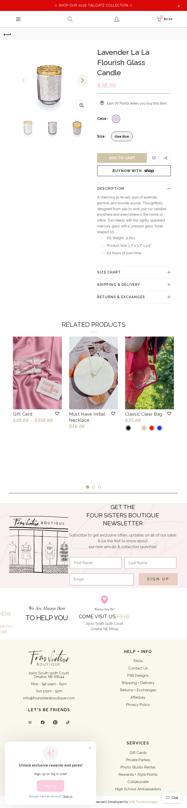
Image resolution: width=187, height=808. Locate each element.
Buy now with (126, 171)
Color (102, 119)
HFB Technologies (143, 802)
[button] (57, 413)
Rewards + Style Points (138, 774)
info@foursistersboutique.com (49, 698)
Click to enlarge (81, 105)
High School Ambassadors (138, 789)
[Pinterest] (55, 722)
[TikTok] (68, 722)
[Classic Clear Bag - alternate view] (149, 373)
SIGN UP (158, 579)
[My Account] (117, 19)
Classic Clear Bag (143, 414)
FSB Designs (138, 675)
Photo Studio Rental (138, 767)
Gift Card (22, 414)
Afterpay (138, 697)
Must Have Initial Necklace (87, 417)
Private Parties (138, 760)
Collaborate (138, 782)
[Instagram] (30, 722)
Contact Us (138, 668)
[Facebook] (42, 722)
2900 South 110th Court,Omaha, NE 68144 (48, 675)
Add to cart (122, 158)
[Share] (166, 158)
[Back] (7, 34)
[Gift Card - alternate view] (37, 373)
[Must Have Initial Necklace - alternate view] (93, 373)
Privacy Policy (138, 704)
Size (101, 136)
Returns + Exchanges (138, 690)
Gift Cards (138, 752)
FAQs (138, 661)
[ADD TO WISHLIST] (154, 158)
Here (123, 616)
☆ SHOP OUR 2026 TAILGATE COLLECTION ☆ (93, 5)
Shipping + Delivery (138, 683)
